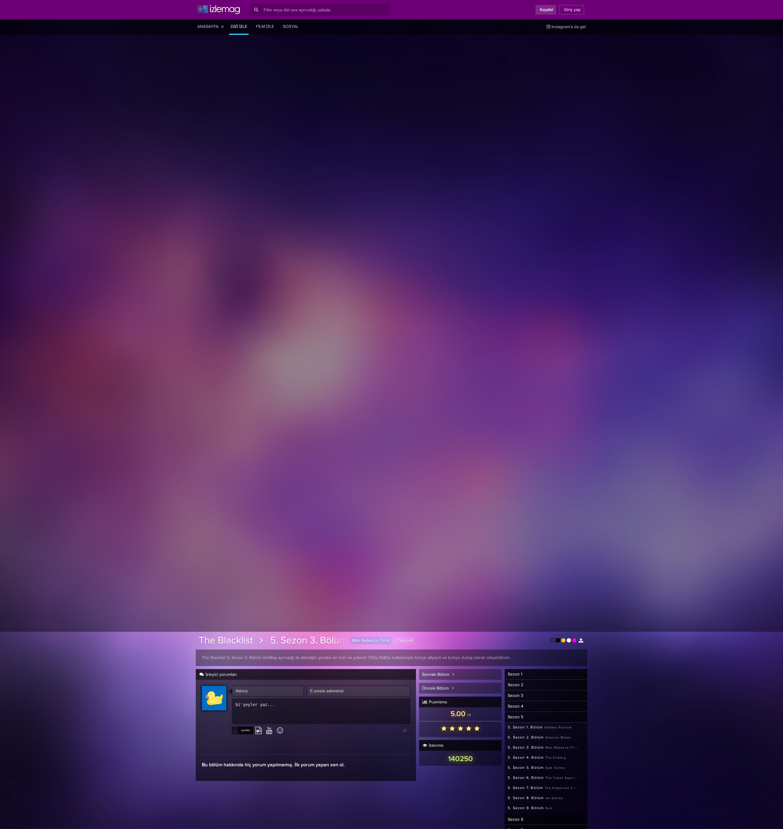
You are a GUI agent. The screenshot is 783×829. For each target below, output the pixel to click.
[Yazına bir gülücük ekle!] (280, 731)
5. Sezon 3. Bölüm (308, 641)
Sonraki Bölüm (436, 674)
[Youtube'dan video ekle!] (269, 731)
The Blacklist (226, 641)
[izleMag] (219, 10)
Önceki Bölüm (436, 688)
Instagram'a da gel (568, 27)
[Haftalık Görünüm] (222, 27)
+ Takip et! (403, 640)
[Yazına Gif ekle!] (258, 731)
